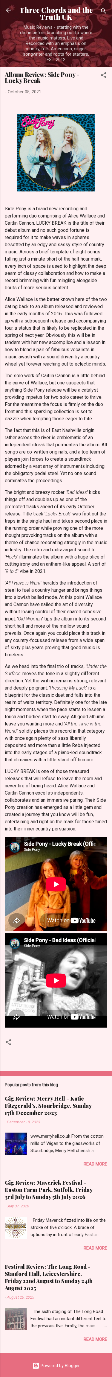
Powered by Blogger (59, 1365)
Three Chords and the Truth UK (56, 13)
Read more (95, 1164)
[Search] (103, 12)
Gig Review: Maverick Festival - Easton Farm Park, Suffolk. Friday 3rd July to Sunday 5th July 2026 (48, 1189)
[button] (103, 76)
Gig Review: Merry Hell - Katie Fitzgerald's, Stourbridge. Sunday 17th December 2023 (48, 1105)
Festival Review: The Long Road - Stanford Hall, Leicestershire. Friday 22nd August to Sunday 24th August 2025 (49, 1277)
